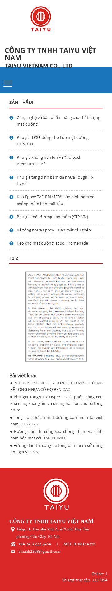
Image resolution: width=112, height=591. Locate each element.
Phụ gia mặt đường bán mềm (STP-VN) (52, 217)
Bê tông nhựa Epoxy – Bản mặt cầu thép (54, 230)
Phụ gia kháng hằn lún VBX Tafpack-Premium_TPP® (49, 161)
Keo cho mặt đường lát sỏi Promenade (52, 243)
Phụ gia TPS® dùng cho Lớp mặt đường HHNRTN (53, 141)
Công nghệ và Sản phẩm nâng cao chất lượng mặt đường (58, 121)
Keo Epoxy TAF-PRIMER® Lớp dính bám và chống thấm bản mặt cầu (55, 200)
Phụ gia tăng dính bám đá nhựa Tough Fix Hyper (55, 180)
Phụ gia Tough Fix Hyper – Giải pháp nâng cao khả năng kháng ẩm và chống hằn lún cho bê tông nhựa (56, 404)
